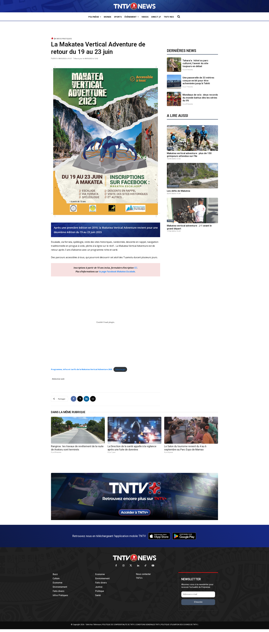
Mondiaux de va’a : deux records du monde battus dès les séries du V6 (200, 97)
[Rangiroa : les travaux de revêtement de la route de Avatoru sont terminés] (78, 430)
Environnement (173, 186)
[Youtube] (153, 566)
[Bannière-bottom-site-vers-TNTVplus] (134, 519)
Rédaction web (58, 379)
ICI (135, 267)
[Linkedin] (86, 399)
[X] (80, 399)
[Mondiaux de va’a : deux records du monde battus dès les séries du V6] (174, 99)
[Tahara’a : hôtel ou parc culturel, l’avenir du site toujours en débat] (174, 64)
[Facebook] (73, 399)
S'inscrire (198, 602)
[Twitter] (131, 566)
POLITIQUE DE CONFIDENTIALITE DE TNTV (118, 625)
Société (170, 220)
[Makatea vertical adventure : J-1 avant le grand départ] (192, 210)
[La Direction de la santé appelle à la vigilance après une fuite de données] (134, 430)
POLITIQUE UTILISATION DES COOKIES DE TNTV (179, 625)
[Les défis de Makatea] (192, 176)
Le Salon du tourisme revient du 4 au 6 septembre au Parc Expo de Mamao (185, 448)
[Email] (93, 399)
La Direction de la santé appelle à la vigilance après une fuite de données (132, 448)
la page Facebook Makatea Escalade (117, 271)
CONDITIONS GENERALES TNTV (148, 625)
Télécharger (120, 369)
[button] (178, 16)
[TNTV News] (134, 558)
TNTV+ (139, 578)
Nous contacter (143, 574)
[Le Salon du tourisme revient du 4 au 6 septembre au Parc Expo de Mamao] (191, 430)
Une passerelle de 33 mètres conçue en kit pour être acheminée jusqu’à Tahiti (198, 80)
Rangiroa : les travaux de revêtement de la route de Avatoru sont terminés (77, 448)
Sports (170, 148)
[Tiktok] (146, 566)
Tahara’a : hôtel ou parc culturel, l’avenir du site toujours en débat (195, 63)
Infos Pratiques (64, 38)
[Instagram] (123, 566)
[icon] (52, 38)
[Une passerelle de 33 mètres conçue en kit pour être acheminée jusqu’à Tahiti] (174, 82)
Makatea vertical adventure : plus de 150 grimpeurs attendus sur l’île (189, 154)
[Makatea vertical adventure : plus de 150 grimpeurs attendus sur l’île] (192, 138)
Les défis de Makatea (178, 190)
